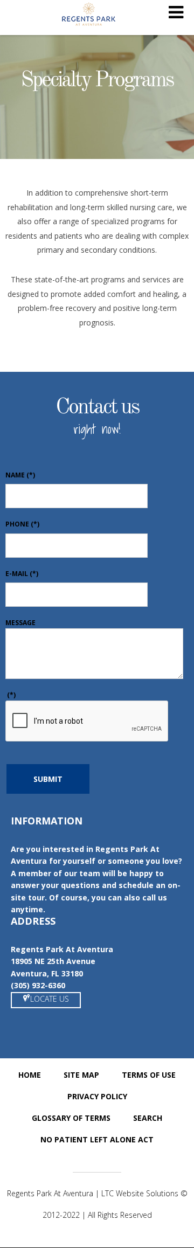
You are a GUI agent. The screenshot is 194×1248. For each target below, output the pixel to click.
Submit (48, 779)
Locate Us (49, 999)
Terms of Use (149, 1075)
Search (147, 1118)
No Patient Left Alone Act (97, 1139)
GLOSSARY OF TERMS (71, 1118)
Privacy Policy (97, 1096)
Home (29, 1075)
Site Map (81, 1075)
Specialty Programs (97, 81)
